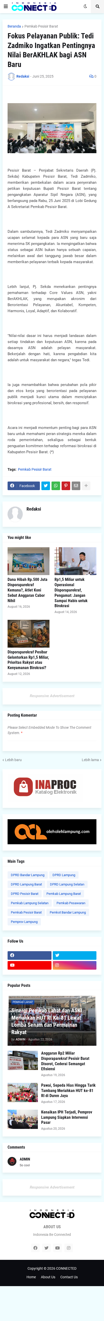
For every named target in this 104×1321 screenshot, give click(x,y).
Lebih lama (90, 760)
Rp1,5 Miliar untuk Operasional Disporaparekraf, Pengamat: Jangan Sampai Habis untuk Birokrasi (71, 592)
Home (31, 1277)
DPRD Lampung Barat (26, 884)
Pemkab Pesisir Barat (41, 26)
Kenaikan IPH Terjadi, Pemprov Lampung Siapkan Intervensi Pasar (66, 1117)
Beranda (14, 26)
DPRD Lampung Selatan (67, 884)
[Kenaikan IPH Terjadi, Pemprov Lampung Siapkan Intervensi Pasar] (23, 1119)
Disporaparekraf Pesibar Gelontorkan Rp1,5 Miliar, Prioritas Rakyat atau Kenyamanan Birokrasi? (28, 660)
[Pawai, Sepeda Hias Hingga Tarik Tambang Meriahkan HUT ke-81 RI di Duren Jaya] (23, 1092)
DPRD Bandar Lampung (27, 875)
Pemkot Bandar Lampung (68, 912)
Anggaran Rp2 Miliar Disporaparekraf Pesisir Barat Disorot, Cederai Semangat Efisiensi (65, 1061)
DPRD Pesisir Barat (24, 894)
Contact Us (69, 1277)
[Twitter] (45, 486)
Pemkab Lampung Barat (63, 894)
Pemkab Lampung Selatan (29, 903)
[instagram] (75, 965)
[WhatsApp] (55, 486)
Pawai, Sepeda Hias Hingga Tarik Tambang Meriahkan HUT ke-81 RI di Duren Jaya (68, 1090)
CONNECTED (66, 1268)
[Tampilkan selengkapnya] (86, 486)
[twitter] (75, 955)
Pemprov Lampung (24, 922)
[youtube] (29, 965)
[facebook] (29, 955)
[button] (6, 6)
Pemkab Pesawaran (71, 903)
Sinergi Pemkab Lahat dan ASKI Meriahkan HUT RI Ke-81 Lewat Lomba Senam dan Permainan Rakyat (46, 1021)
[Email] (76, 486)
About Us (48, 1277)
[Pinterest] (66, 486)
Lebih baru (13, 760)
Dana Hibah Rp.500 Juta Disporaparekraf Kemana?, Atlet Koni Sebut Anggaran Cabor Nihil (27, 590)
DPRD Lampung (64, 875)
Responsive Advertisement (52, 696)
